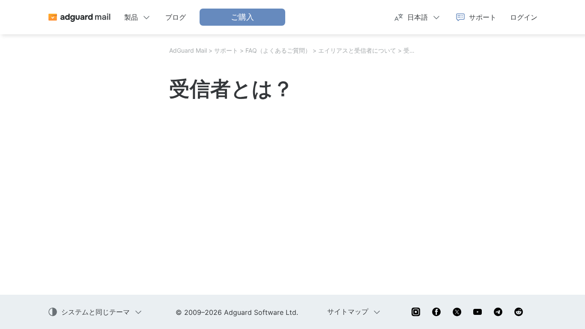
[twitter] (457, 312)
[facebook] (436, 312)
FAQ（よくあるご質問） (278, 50)
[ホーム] (79, 17)
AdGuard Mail (188, 50)
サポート (226, 50)
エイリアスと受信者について (357, 50)
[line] (539, 312)
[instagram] (416, 312)
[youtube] (477, 312)
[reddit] (518, 312)
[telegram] (498, 312)
